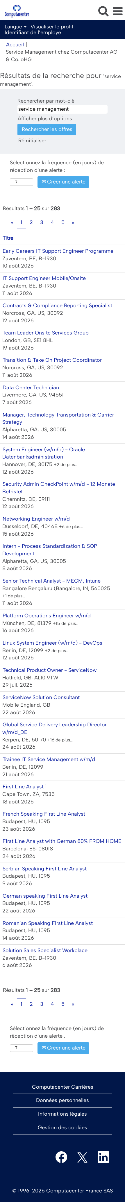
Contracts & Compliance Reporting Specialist (57, 305)
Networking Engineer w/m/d (36, 519)
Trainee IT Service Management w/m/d (49, 759)
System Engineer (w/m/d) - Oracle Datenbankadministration (43, 453)
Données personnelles (62, 1100)
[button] (117, 11)
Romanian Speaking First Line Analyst (48, 923)
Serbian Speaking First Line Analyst (45, 868)
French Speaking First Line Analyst (44, 814)
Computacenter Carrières (62, 1087)
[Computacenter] (14, 11)
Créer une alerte (65, 182)
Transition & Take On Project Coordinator (52, 360)
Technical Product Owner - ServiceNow (50, 670)
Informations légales (62, 1114)
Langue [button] (14, 27)
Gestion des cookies (62, 1127)
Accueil (15, 44)
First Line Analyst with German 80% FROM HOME (62, 841)
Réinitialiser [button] (32, 140)
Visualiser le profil (52, 27)
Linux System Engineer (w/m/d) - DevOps (52, 643)
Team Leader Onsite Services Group (46, 333)
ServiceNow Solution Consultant (41, 697)
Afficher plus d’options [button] (45, 118)
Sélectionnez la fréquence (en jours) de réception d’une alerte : (57, 166)
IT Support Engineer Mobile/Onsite (44, 278)
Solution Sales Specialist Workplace (45, 950)
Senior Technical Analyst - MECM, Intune (52, 581)
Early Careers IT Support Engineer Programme (58, 251)
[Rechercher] (103, 11)
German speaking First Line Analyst (45, 896)
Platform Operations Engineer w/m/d (47, 615)
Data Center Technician (31, 387)
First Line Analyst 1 (25, 786)
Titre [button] (8, 238)
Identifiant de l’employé (33, 32)
